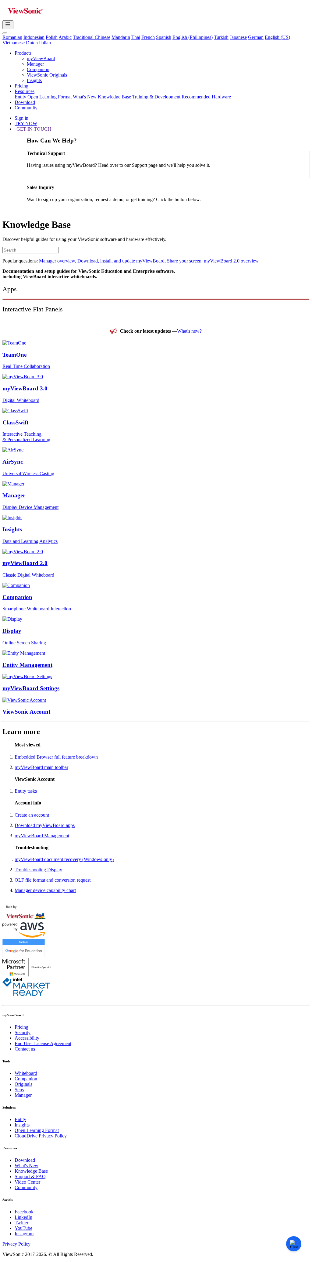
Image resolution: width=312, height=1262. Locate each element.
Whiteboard (26, 1073)
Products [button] (23, 53)
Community (26, 107)
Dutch (32, 42)
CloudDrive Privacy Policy (41, 1135)
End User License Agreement (43, 1043)
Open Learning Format (49, 96)
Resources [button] (24, 91)
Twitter (21, 1222)
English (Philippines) (192, 37)
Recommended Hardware (206, 96)
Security (22, 1032)
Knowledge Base (114, 96)
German (256, 37)
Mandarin (121, 37)
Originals (23, 1084)
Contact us (25, 1048)
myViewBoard (41, 58)
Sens (19, 1089)
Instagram (24, 1233)
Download (25, 102)
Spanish (163, 37)
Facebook (24, 1211)
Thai (135, 37)
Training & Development (156, 96)
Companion (38, 69)
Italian (45, 42)
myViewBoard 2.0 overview (231, 260)
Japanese (238, 37)
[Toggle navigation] (7, 24)
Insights (34, 80)
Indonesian (33, 37)
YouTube (23, 1228)
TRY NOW (26, 123)
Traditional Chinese (91, 37)
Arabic (65, 37)
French (148, 37)
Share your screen (185, 260)
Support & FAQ (30, 1176)
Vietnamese (13, 42)
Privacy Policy (16, 1244)
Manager (35, 64)
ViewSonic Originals (47, 74)
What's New (85, 96)
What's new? (189, 331)
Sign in (21, 118)
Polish (52, 37)
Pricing (21, 85)
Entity (20, 96)
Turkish (221, 37)
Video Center (27, 1182)
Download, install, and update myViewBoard (121, 260)
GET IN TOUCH (33, 129)
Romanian (12, 37)
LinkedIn (23, 1217)
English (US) (277, 37)
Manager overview (57, 260)
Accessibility (27, 1038)
